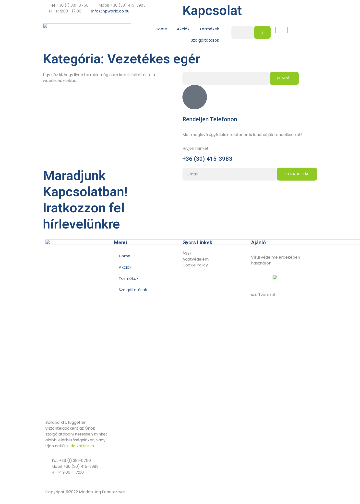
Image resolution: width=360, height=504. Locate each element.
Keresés (285, 78)
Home (161, 29)
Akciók (183, 29)
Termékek (209, 29)
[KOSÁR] (282, 30)
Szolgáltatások (205, 40)
